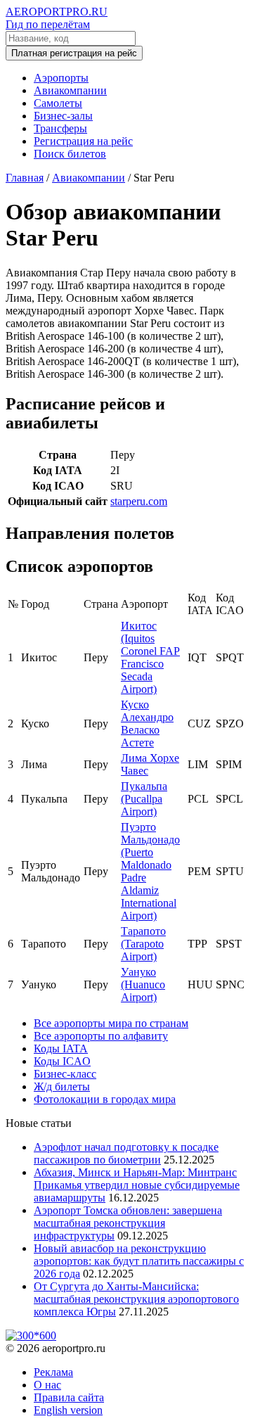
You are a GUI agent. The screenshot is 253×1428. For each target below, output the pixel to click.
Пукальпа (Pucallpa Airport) (144, 798)
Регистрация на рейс (83, 141)
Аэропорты (61, 78)
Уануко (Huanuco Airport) (143, 984)
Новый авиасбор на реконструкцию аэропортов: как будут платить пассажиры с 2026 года (139, 1261)
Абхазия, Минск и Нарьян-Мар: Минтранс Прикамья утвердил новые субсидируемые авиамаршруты (137, 1185)
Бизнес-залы (63, 116)
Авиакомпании (70, 90)
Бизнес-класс (65, 1074)
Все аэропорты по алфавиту (101, 1036)
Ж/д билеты (62, 1086)
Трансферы (60, 128)
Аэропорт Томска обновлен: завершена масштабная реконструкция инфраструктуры (128, 1223)
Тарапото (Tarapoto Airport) (143, 943)
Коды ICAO (62, 1061)
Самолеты (58, 103)
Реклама (53, 1372)
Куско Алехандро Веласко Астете (147, 723)
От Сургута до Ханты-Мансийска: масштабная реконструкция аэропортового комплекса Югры (136, 1299)
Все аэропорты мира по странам (111, 1023)
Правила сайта (69, 1397)
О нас (47, 1385)
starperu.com (138, 501)
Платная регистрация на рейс (74, 53)
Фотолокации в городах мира (105, 1099)
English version (68, 1410)
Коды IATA (61, 1048)
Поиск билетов (70, 154)
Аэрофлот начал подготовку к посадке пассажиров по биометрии (126, 1153)
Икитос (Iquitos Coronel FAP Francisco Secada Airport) (150, 657)
